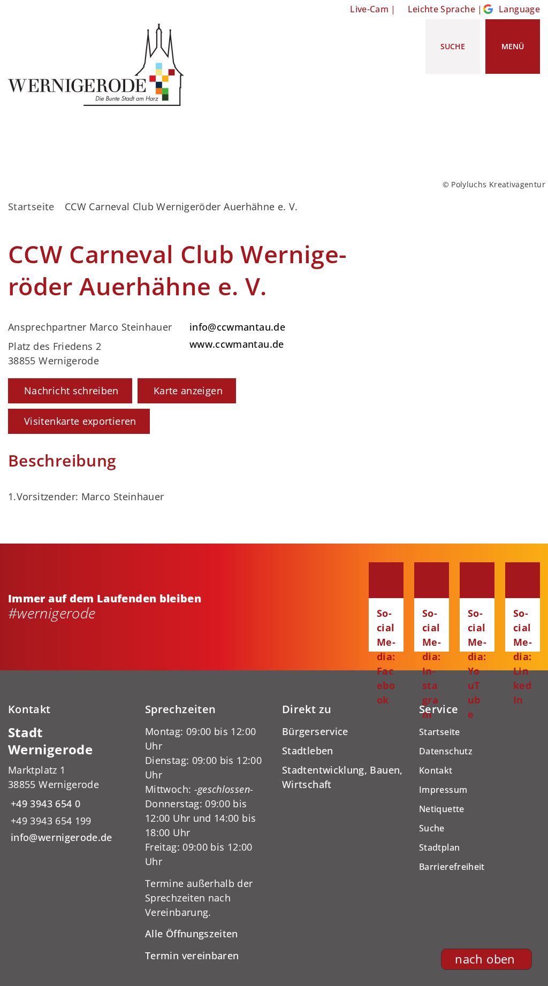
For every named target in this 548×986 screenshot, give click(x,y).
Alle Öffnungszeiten (191, 933)
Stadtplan (439, 847)
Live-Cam (369, 9)
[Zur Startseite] (100, 65)
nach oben (485, 959)
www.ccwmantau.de (235, 344)
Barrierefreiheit (452, 867)
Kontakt (436, 770)
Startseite (31, 206)
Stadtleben (307, 750)
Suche (432, 828)
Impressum (443, 790)
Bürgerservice (315, 731)
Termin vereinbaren (192, 955)
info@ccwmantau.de (236, 326)
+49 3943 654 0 (44, 803)
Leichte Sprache (441, 9)
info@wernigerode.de (60, 837)
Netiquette (442, 809)
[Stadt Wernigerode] (68, 784)
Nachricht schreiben (71, 390)
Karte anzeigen (188, 390)
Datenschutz (446, 751)
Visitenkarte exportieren (80, 421)
